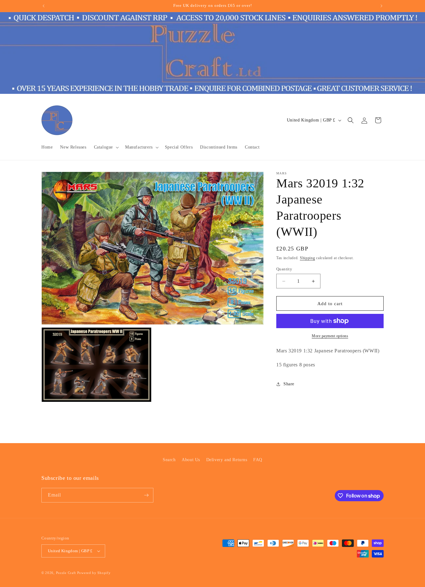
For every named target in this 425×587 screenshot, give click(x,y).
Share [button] (288, 384)
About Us (191, 459)
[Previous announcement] (43, 6)
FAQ (257, 459)
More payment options (330, 336)
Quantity (284, 269)
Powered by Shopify (94, 573)
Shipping (307, 258)
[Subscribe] (146, 495)
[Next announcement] (381, 6)
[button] (105, 147)
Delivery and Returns (226, 459)
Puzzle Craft (66, 573)
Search (169, 459)
